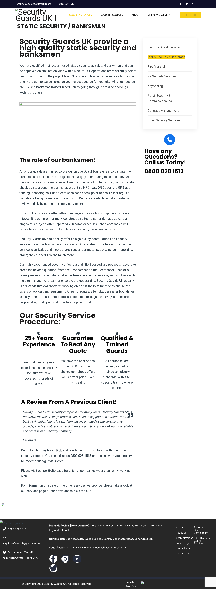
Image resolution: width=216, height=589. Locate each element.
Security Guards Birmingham (201, 530)
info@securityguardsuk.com (44, 461)
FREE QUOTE (190, 15)
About (136, 14)
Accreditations (184, 537)
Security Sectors (112, 14)
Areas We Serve (157, 14)
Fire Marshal (156, 67)
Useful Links (183, 548)
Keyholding (155, 86)
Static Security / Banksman (166, 57)
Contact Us (182, 553)
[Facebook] (53, 559)
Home (179, 527)
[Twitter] (53, 568)
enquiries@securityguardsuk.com (33, 4)
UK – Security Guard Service (202, 540)
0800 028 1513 (66, 4)
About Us (181, 532)
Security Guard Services (164, 47)
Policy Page (182, 543)
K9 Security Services (162, 76)
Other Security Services (164, 120)
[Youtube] (77, 559)
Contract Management (163, 111)
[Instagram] (65, 559)
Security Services (80, 14)
